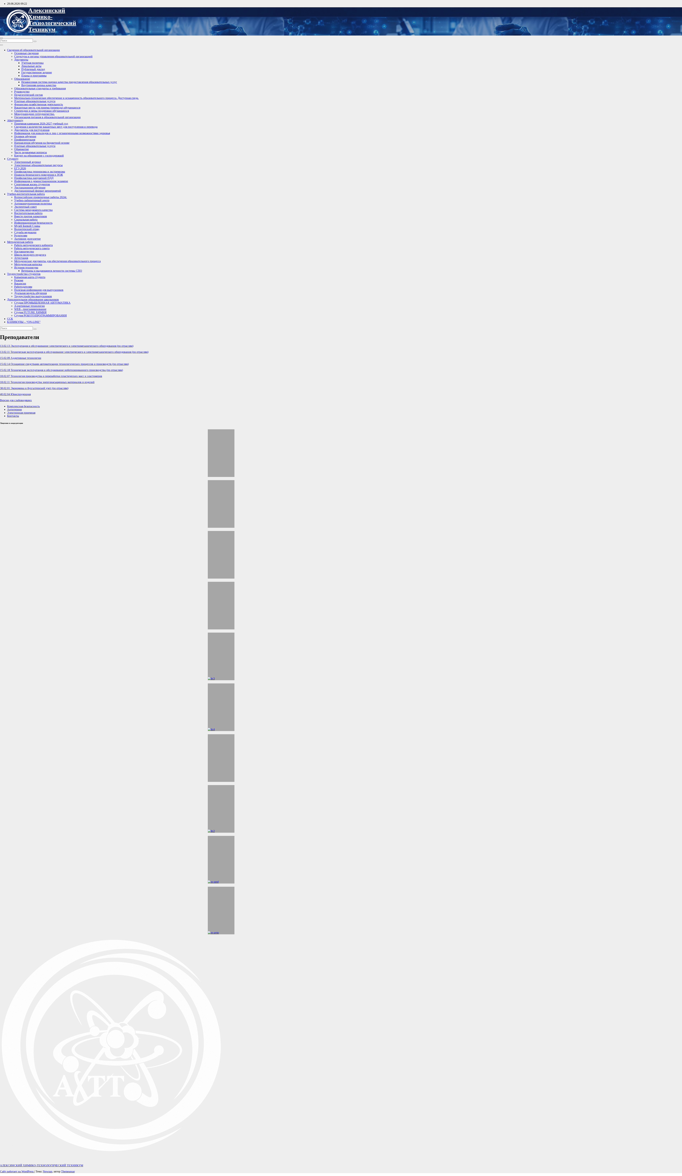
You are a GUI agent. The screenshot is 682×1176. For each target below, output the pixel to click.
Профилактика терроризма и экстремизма (39, 171)
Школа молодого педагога (30, 254)
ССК (10, 318)
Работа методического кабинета (33, 245)
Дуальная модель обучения (30, 293)
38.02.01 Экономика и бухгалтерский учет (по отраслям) (34, 388)
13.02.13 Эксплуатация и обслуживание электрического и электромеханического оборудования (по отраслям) (66, 345)
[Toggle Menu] (1, 44)
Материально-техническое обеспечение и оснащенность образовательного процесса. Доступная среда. (76, 98)
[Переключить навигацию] (1, 38)
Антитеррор (14, 409)
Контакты (13, 415)
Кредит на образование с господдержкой (39, 155)
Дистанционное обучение (29, 187)
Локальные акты (31, 66)
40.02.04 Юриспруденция (15, 394)
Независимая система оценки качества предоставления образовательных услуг (69, 82)
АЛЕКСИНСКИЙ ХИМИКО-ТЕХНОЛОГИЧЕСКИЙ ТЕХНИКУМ (52, 20)
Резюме (18, 280)
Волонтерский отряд (26, 229)
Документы (21, 59)
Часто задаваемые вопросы (30, 152)
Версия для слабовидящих (16, 400)
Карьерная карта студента (29, 277)
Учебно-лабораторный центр (31, 200)
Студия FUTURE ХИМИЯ (30, 312)
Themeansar (68, 1171)
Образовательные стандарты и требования (40, 88)
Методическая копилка (28, 264)
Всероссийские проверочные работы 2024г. (40, 197)
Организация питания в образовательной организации (47, 117)
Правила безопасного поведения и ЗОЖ (38, 174)
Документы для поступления (31, 129)
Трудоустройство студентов (23, 273)
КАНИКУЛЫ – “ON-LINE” (23, 321)
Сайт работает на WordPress (17, 1171)
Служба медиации (25, 232)
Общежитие (21, 149)
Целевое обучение (25, 136)
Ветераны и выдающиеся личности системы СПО (51, 270)
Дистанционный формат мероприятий (37, 190)
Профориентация (24, 139)
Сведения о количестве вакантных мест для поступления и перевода (56, 126)
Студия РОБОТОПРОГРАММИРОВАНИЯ (40, 315)
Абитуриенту (15, 120)
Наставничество (24, 251)
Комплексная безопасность (23, 406)
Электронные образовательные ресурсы (38, 165)
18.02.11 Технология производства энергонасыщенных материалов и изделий (47, 382)
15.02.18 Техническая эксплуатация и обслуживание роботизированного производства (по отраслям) (61, 370)
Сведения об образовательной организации (33, 50)
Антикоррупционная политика (33, 203)
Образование (22, 78)
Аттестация (21, 257)
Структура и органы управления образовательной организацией (53, 56)
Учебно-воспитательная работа (26, 193)
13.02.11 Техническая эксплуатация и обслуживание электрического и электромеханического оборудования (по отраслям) (74, 351)
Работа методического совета (32, 248)
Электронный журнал (27, 161)
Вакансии (20, 283)
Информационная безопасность (33, 222)
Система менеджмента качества (33, 209)
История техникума (26, 267)
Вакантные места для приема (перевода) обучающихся (47, 107)
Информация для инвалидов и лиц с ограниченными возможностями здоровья (62, 133)
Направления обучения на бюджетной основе (41, 142)
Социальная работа (25, 219)
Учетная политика (32, 62)
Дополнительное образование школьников (33, 299)
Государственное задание (36, 72)
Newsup (47, 1171)
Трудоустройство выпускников (33, 296)
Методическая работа (20, 241)
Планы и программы (34, 75)
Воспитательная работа (28, 213)
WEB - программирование (30, 309)
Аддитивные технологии (29, 305)
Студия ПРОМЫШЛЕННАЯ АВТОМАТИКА (42, 302)
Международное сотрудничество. (34, 114)
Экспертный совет (25, 206)
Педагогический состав (28, 94)
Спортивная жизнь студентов (32, 184)
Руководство (21, 91)
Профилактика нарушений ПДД (33, 177)
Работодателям (23, 286)
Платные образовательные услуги (34, 101)
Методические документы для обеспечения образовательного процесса (57, 261)
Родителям (20, 235)
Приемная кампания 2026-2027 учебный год (41, 123)
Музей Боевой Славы (27, 225)
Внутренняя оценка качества (38, 85)
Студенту (12, 158)
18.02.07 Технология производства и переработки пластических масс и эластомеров (51, 376)
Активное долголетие (27, 238)
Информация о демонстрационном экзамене (41, 181)
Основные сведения (26, 53)
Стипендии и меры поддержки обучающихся (41, 110)
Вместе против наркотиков (30, 216)
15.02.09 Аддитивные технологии (20, 357)
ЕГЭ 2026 (20, 168)
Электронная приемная (21, 412)
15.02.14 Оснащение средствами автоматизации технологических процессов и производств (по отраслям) (64, 364)
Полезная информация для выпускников (38, 289)
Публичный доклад (33, 69)
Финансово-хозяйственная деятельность (38, 104)
